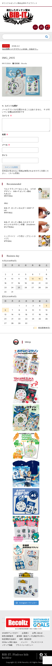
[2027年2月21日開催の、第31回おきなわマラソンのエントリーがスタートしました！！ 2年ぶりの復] (26, 362)
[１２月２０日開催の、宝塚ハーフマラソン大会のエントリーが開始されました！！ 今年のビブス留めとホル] (26, 390)
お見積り (25, 633)
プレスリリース (37, 642)
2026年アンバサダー (10, 633)
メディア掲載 (7, 645)
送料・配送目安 (25, 639)
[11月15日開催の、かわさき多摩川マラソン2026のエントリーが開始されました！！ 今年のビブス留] (26, 445)
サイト (5, 155)
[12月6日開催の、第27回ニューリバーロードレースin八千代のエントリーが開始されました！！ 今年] (26, 529)
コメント (7, 116)
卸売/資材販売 (7, 636)
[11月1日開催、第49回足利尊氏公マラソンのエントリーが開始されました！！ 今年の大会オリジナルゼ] (26, 557)
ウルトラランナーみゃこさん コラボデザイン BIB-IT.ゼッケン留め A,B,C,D (20, 191)
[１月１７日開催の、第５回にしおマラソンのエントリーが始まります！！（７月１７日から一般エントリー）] (26, 417)
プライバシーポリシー (24, 645)
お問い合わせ (37, 633)
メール (6, 145)
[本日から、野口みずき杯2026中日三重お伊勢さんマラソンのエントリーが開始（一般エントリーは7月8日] (26, 585)
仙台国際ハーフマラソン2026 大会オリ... (20, 49)
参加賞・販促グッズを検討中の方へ (30, 636)
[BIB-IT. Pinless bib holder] (18, 17)
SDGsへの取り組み (9, 642)
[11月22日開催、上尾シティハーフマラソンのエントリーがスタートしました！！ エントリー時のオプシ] (26, 473)
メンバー (24, 642)
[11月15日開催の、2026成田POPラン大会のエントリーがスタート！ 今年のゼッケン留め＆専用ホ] (26, 501)
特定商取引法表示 (9, 639)
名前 (5, 134)
